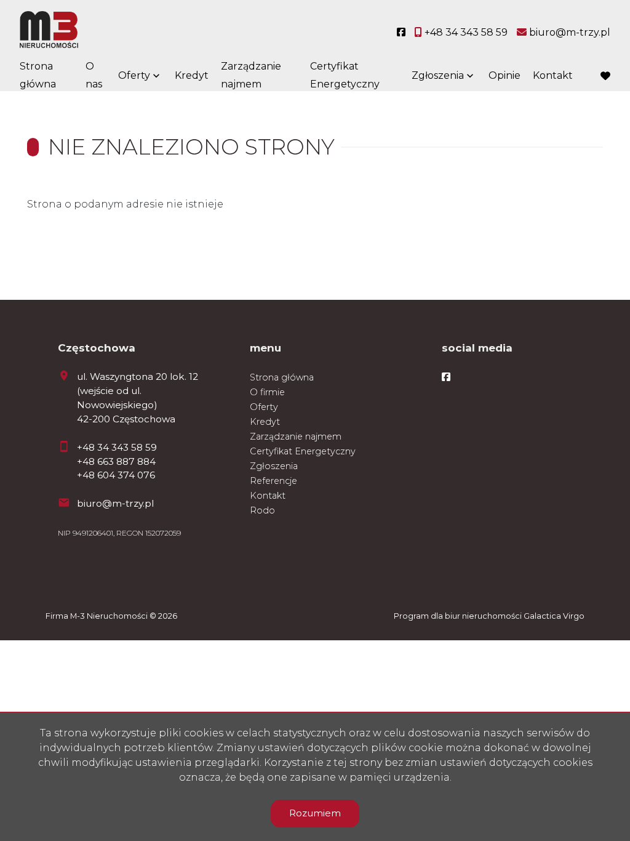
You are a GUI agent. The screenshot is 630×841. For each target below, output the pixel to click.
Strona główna (38, 75)
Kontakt (553, 75)
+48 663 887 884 (116, 461)
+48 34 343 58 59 (117, 447)
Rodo (262, 510)
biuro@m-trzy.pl (115, 503)
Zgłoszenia (274, 466)
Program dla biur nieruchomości (459, 616)
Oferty (134, 75)
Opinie (504, 75)
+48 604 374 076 (116, 475)
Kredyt (192, 75)
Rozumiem (315, 813)
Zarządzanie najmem (251, 75)
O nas (94, 75)
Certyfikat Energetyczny (345, 75)
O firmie (267, 392)
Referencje (273, 480)
